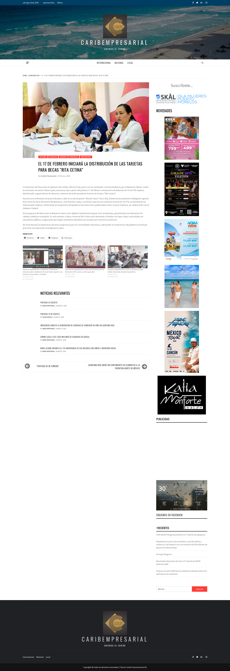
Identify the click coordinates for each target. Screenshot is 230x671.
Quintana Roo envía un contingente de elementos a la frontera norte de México (114, 366)
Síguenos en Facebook (169, 515)
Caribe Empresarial (49, 176)
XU (145, 667)
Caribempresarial (115, 42)
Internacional (104, 62)
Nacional (119, 62)
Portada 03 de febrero (47, 366)
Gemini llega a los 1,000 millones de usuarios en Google (64, 336)
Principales (73, 157)
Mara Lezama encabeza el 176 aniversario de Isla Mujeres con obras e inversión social (78, 348)
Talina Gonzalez (47, 317)
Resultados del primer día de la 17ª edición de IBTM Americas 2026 (178, 563)
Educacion (53, 157)
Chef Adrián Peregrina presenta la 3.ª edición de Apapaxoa (180, 534)
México (60, 2)
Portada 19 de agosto (50, 314)
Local (130, 62)
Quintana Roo (49, 2)
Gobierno (63, 157)
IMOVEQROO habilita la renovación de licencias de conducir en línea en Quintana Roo (77, 325)
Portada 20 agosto (49, 302)
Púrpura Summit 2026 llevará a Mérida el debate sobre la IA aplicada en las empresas (181, 572)
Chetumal (43, 157)
